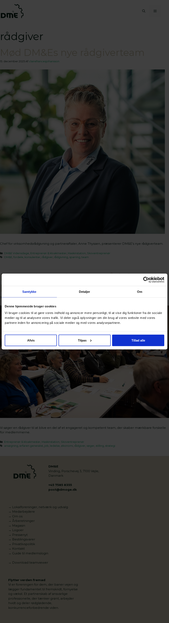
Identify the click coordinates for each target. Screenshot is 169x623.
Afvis (31, 340)
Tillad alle (138, 340)
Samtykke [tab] (29, 291)
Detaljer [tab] (84, 291)
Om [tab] (139, 291)
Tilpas (82, 340)
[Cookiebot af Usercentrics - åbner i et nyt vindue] (146, 280)
